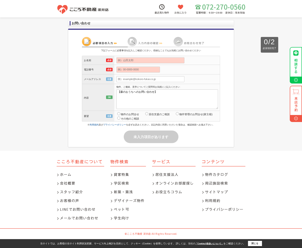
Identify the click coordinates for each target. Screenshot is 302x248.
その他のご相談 (130, 118)
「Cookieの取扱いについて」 (209, 243)
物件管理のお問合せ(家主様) (196, 114)
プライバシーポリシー (114, 124)
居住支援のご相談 (159, 114)
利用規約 (94, 124)
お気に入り (180, 12)
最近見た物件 (161, 12)
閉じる (254, 243)
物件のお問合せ (130, 114)
